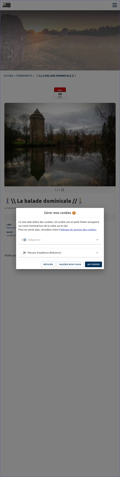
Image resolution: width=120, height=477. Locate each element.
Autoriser (93, 264)
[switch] (22, 252)
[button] (60, 239)
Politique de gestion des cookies (77, 229)
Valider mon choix (70, 264)
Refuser (48, 264)
